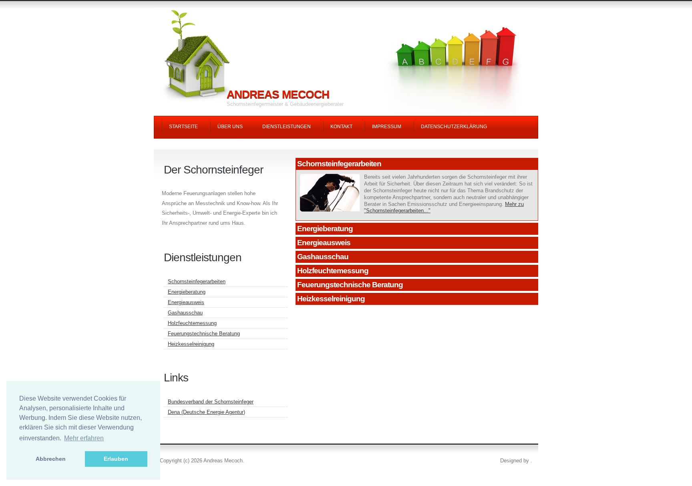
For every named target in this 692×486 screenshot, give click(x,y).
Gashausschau (322, 256)
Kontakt (341, 126)
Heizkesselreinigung (331, 298)
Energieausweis (323, 242)
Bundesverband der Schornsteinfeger (210, 402)
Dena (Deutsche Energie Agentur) (206, 412)
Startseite (183, 126)
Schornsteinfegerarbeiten (339, 163)
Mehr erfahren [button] (84, 438)
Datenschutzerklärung (454, 126)
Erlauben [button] (116, 459)
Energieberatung (325, 228)
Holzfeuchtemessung (332, 270)
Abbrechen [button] (51, 459)
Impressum (386, 126)
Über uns (230, 126)
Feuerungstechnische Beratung (350, 284)
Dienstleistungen (286, 126)
